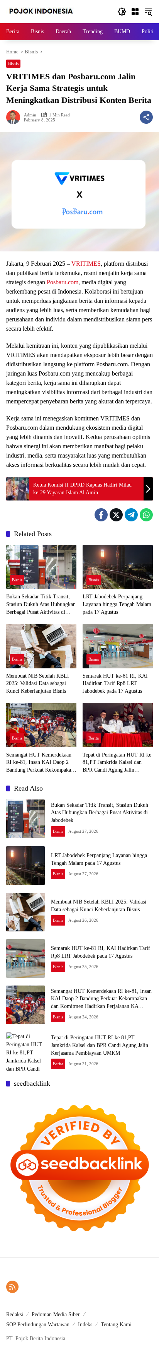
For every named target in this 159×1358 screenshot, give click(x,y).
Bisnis (13, 63)
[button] (122, 11)
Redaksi (14, 1314)
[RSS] (12, 1287)
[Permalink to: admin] (15, 117)
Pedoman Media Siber (56, 1314)
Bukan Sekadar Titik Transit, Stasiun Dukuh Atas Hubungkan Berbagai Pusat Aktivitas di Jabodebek (41, 605)
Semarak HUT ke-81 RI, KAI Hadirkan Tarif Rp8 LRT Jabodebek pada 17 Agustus (115, 683)
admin (30, 115)
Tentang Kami (116, 1324)
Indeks (85, 1324)
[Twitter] (116, 514)
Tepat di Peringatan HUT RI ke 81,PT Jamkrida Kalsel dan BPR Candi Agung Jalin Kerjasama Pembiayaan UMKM (117, 763)
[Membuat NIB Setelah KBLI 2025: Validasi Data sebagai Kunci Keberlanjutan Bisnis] (41, 646)
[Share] (146, 117)
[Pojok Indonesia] (46, 11)
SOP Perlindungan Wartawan (37, 1324)
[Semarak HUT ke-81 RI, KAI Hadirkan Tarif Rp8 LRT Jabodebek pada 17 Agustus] (118, 646)
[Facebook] (101, 514)
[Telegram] (131, 514)
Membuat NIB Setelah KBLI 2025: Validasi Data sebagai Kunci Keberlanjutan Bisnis (37, 683)
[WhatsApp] (146, 514)
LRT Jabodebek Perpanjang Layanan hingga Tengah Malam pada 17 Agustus (117, 604)
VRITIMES (86, 263)
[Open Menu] (135, 11)
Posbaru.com (62, 282)
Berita (93, 738)
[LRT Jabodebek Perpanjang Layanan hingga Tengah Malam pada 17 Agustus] (118, 567)
